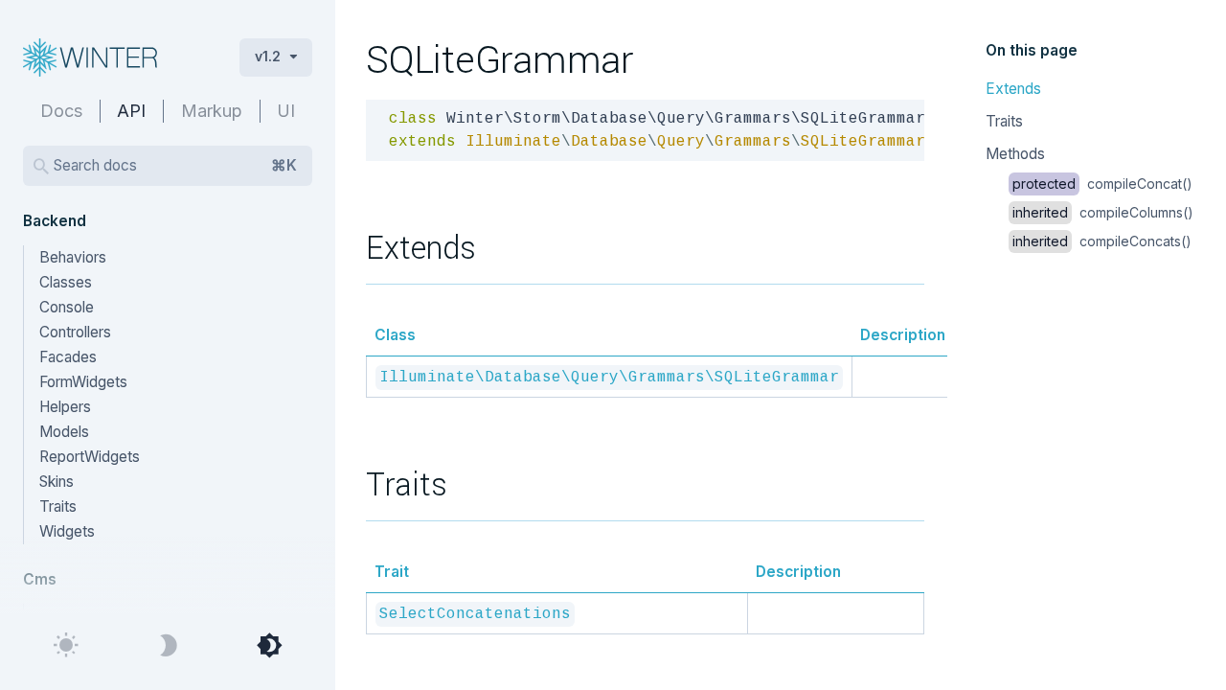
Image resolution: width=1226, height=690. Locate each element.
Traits (1004, 121)
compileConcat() (1102, 183)
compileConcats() (1102, 241)
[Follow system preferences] (269, 645)
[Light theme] (66, 645)
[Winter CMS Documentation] (116, 57)
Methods (1015, 154)
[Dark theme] (168, 645)
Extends (1013, 89)
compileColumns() (1102, 212)
